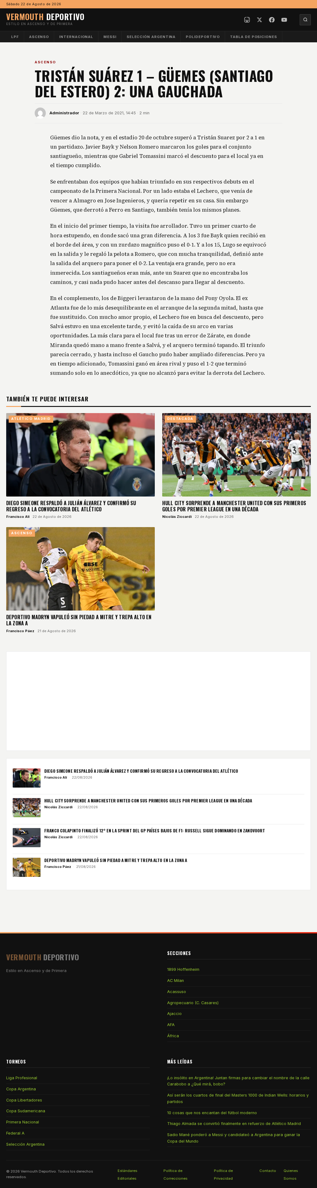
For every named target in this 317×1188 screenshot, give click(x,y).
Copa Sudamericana (25, 1111)
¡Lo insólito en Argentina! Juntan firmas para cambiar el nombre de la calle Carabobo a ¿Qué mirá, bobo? (238, 1081)
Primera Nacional (22, 1122)
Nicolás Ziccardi (177, 516)
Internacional (76, 37)
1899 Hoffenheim (183, 969)
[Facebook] (271, 19)
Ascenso (39, 37)
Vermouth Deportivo (38, 1171)
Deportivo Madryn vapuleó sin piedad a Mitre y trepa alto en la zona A (78, 620)
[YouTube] (284, 19)
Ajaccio (174, 1013)
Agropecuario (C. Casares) (193, 1002)
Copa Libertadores (24, 1100)
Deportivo (45, 16)
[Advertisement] (158, 701)
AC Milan (175, 980)
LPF (15, 37)
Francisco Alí (17, 516)
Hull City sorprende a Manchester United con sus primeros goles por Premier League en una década (234, 506)
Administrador (64, 113)
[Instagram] (247, 19)
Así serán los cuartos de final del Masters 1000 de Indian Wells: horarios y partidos (238, 1098)
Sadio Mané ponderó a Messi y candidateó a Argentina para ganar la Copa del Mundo (233, 1137)
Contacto (267, 1171)
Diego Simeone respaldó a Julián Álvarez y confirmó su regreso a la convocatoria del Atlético (71, 506)
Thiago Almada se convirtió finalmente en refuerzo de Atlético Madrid (234, 1123)
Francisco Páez (20, 631)
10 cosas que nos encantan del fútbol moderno (212, 1112)
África (173, 1036)
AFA (171, 1024)
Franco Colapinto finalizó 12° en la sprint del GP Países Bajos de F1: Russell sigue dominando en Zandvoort (154, 830)
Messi (109, 37)
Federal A (15, 1133)
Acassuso (176, 991)
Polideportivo (203, 37)
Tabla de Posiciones (253, 37)
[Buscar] (305, 19)
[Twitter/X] (259, 19)
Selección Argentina (151, 37)
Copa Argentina (21, 1089)
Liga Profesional (21, 1078)
